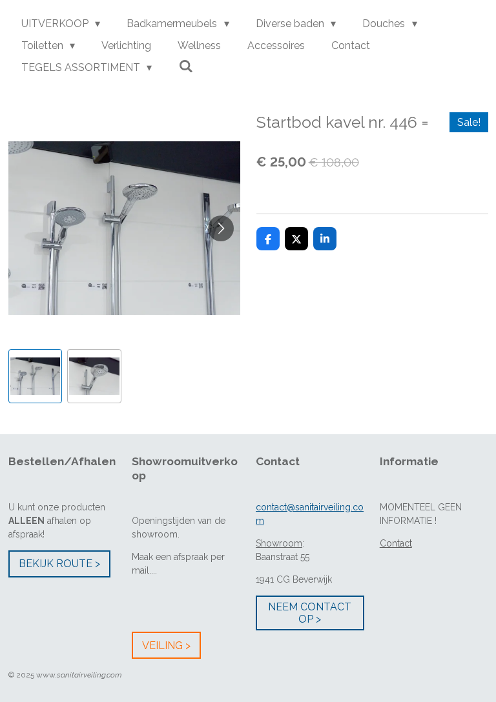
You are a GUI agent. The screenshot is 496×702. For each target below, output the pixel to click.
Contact (396, 543)
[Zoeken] (185, 66)
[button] (35, 376)
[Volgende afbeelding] (221, 228)
